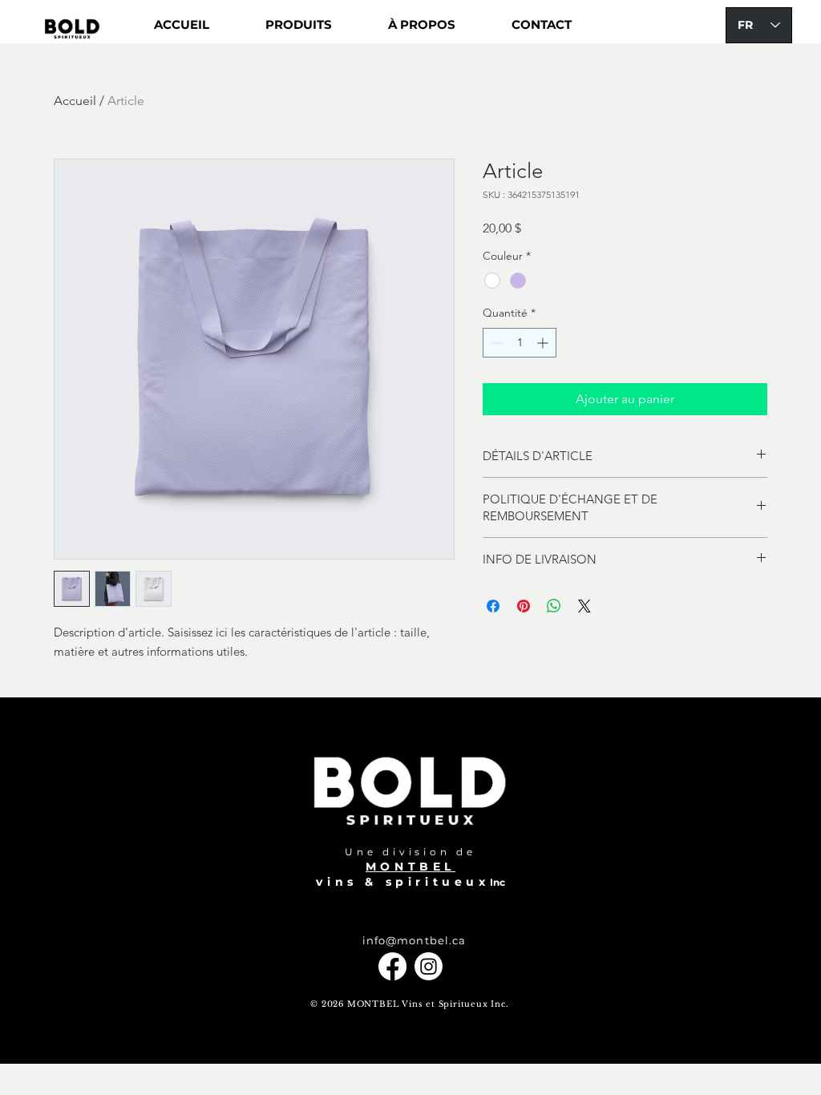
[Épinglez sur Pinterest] (523, 606)
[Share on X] (584, 606)
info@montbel (405, 940)
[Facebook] (392, 966)
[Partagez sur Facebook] (493, 606)
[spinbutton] (519, 343)
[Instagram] (429, 966)
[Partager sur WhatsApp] (554, 606)
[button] (298, 24)
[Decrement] (495, 343)
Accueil (75, 100)
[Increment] (544, 343)
